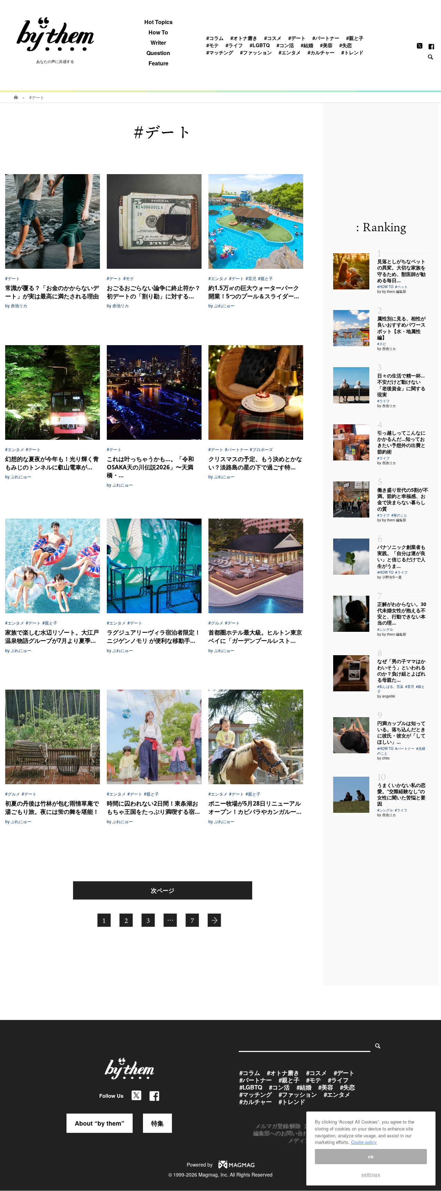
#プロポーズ (261, 449)
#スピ (381, 343)
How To (158, 32)
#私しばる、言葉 (390, 686)
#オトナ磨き (243, 37)
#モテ (212, 45)
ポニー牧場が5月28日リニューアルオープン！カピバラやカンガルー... (254, 807)
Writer (158, 42)
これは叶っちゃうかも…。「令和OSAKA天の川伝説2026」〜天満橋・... (150, 467)
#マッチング (219, 52)
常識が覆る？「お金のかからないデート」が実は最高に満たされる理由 (52, 292)
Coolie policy (364, 1142)
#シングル (385, 629)
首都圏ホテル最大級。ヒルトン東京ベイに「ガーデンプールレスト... (255, 636)
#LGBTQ (260, 45)
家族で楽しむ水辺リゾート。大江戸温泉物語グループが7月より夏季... (52, 636)
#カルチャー (321, 52)
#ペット (401, 286)
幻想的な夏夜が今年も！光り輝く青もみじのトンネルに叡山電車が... (52, 463)
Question (158, 53)
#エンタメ (290, 52)
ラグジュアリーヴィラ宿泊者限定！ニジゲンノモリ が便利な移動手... (154, 636)
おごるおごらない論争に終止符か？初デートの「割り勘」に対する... (154, 292)
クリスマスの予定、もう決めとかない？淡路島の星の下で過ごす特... (255, 463)
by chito (383, 758)
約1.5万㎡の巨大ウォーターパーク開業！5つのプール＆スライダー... (253, 292)
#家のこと (399, 515)
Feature (158, 63)
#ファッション (256, 52)
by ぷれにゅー (221, 306)
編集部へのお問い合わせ (283, 1133)
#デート (297, 37)
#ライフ (234, 45)
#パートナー (325, 37)
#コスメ (272, 37)
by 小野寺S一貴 (389, 577)
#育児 (251, 278)
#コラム (215, 37)
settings (370, 1174)
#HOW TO (385, 286)
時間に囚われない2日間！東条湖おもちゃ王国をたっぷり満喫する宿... (153, 807)
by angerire (386, 696)
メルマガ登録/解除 (278, 1126)
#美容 (326, 45)
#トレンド (352, 52)
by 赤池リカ (16, 306)
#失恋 (345, 45)
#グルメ (215, 623)
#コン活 (285, 45)
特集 (157, 1123)
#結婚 (307, 45)
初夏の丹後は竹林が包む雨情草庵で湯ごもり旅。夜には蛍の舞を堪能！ (52, 807)
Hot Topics (158, 22)
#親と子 (354, 37)
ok (370, 1156)
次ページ (162, 890)
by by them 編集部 (391, 291)
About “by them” (99, 1123)
